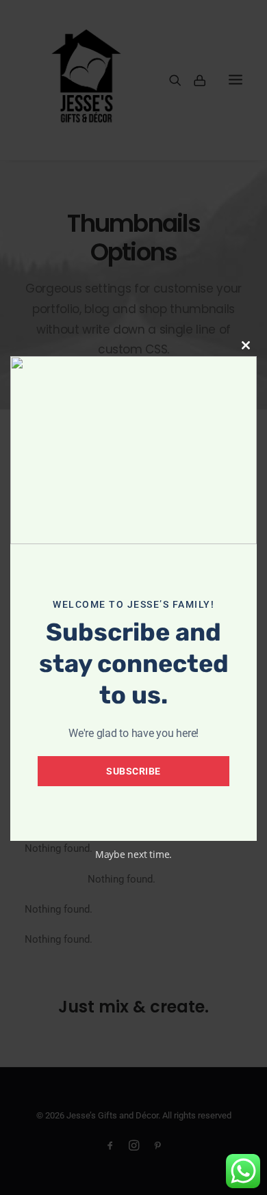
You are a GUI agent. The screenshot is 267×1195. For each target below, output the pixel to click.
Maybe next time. (133, 854)
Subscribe (133, 771)
